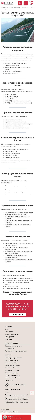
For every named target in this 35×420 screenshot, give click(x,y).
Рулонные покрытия (12, 370)
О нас (7, 329)
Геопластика (9, 380)
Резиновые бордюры (12, 368)
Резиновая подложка (12, 365)
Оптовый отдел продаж (13, 346)
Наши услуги (9, 331)
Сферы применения (12, 334)
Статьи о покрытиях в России (16, 7)
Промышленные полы (12, 375)
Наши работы (10, 337)
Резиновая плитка (11, 363)
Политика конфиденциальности (16, 351)
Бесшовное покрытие (12, 360)
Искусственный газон (12, 378)
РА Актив (15, 411)
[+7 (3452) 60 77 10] (20, 3)
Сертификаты (10, 348)
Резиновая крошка (11, 373)
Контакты (8, 339)
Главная (3, 7)
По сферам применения (13, 358)
